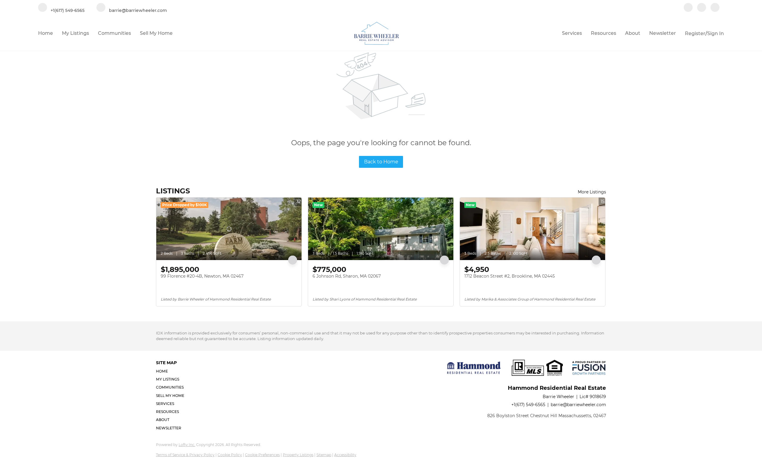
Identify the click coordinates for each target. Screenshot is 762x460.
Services (572, 33)
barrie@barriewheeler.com (578, 404)
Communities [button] (114, 33)
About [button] (632, 33)
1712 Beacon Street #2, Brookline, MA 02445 (509, 276)
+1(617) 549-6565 (528, 404)
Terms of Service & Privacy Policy (185, 455)
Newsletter (662, 33)
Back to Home (381, 162)
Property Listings (298, 455)
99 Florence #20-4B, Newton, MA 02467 (202, 276)
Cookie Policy (230, 455)
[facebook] (688, 8)
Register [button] (695, 33)
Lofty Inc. (187, 444)
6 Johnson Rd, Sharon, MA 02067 (347, 276)
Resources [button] (603, 33)
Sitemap (323, 455)
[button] (172, 371)
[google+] (715, 8)
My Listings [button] (75, 33)
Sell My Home (156, 33)
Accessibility (345, 455)
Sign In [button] (715, 33)
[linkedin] (701, 8)
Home (45, 33)
